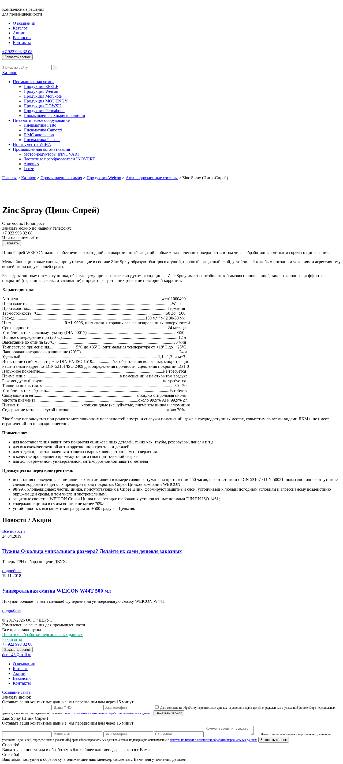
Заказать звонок (17, 57)
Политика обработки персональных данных (42, 634)
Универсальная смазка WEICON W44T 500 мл (56, 591)
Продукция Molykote (43, 96)
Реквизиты (12, 639)
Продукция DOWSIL (43, 106)
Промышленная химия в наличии (54, 115)
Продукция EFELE (41, 86)
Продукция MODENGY (46, 101)
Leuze (29, 168)
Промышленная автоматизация (41, 149)
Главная (9, 177)
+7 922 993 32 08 (17, 51)
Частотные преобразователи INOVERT (59, 159)
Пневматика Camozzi (43, 130)
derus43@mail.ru (16, 654)
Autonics (31, 163)
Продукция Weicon (41, 91)
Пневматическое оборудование (41, 120)
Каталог (20, 28)
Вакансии (22, 37)
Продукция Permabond (44, 110)
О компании (24, 23)
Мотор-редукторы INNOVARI (51, 154)
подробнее (11, 570)
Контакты (22, 42)
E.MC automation (39, 135)
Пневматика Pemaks (42, 139)
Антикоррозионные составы (152, 177)
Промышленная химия (33, 81)
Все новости (13, 531)
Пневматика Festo (40, 125)
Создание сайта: (17, 692)
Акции (19, 33)
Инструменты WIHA (32, 144)
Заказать (11, 243)
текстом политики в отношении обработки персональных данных (108, 713)
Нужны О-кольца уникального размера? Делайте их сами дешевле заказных (92, 551)
